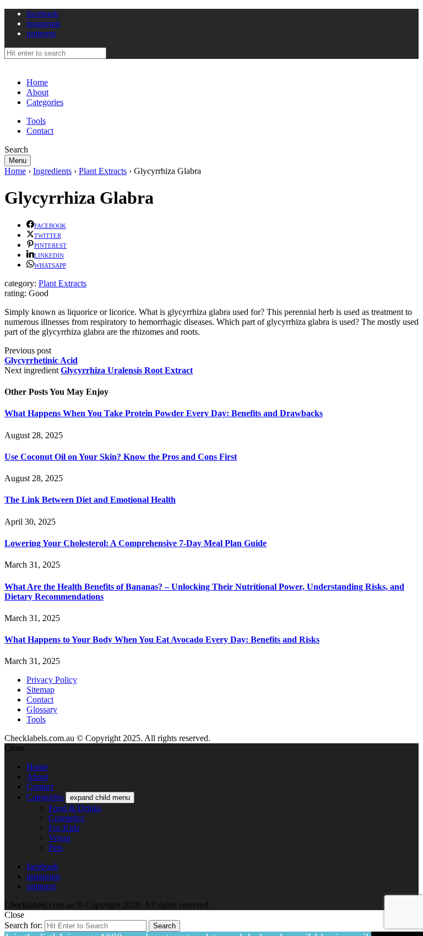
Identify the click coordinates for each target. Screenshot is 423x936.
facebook (42, 13)
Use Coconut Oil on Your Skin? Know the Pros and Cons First (120, 456)
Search (164, 926)
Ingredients (52, 171)
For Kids (63, 827)
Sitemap (40, 689)
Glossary (41, 709)
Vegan (59, 837)
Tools (36, 121)
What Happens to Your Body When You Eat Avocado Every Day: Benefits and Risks (161, 639)
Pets (55, 847)
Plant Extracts (103, 171)
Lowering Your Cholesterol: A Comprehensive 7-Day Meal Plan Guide (135, 543)
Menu (17, 160)
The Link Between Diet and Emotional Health (90, 499)
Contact (39, 130)
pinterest (41, 33)
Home (37, 82)
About (37, 92)
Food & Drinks (74, 808)
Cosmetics (66, 818)
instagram (43, 23)
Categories (44, 102)
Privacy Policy (51, 679)
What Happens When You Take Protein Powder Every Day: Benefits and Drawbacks (163, 413)
